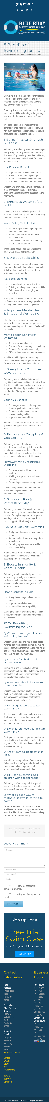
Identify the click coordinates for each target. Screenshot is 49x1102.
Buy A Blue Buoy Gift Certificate (8, 1079)
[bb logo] (24, 26)
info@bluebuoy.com (12, 1052)
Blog (5, 1067)
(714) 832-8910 (24, 4)
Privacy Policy (9, 1070)
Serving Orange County (7, 1061)
